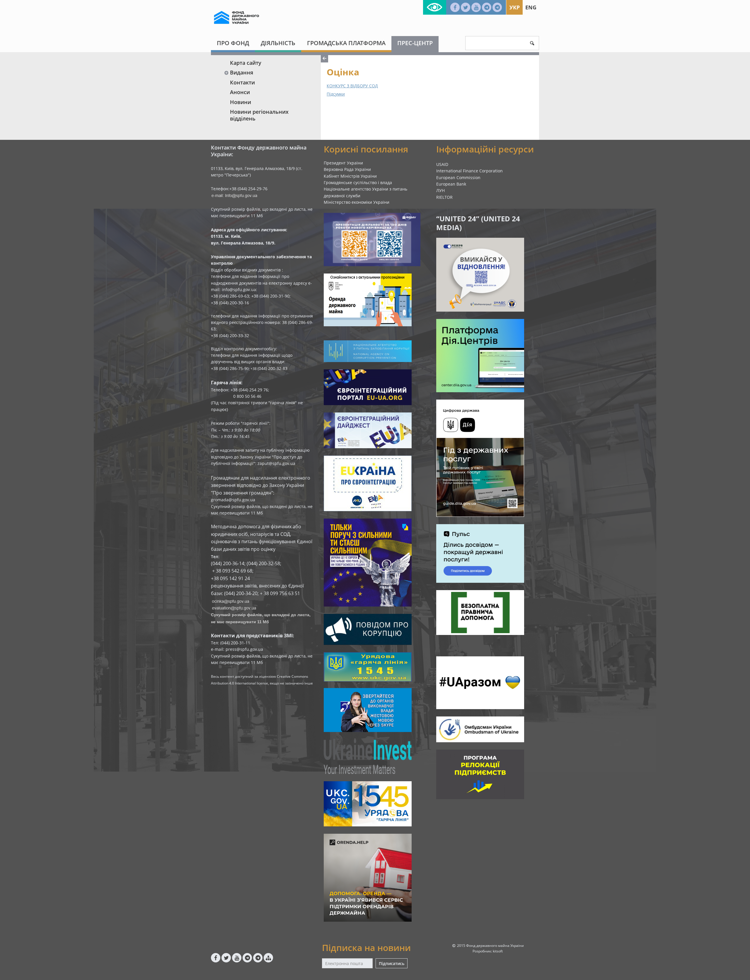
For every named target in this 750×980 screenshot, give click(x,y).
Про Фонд (233, 43)
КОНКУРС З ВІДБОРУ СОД (352, 86)
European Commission (458, 177)
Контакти (242, 82)
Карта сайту (245, 62)
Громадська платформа (346, 43)
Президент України (343, 163)
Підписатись (391, 963)
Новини (240, 102)
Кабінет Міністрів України (350, 176)
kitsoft (498, 951)
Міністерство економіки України (356, 202)
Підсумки (336, 94)
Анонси (240, 92)
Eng (530, 7)
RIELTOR (444, 197)
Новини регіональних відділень (259, 115)
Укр (514, 7)
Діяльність (278, 43)
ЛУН (440, 190)
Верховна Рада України (347, 169)
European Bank (451, 184)
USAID (442, 164)
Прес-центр (415, 43)
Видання (241, 72)
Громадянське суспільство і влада (358, 182)
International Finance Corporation (469, 171)
